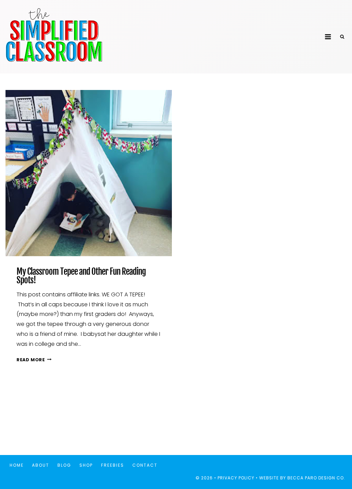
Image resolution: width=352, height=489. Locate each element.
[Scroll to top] (334, 461)
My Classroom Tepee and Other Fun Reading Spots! (81, 275)
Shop (86, 465)
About (40, 465)
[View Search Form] (342, 36)
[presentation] (89, 173)
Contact (144, 465)
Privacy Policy (236, 478)
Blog (64, 465)
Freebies (112, 465)
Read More (34, 360)
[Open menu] (327, 36)
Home (17, 465)
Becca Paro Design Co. (316, 478)
